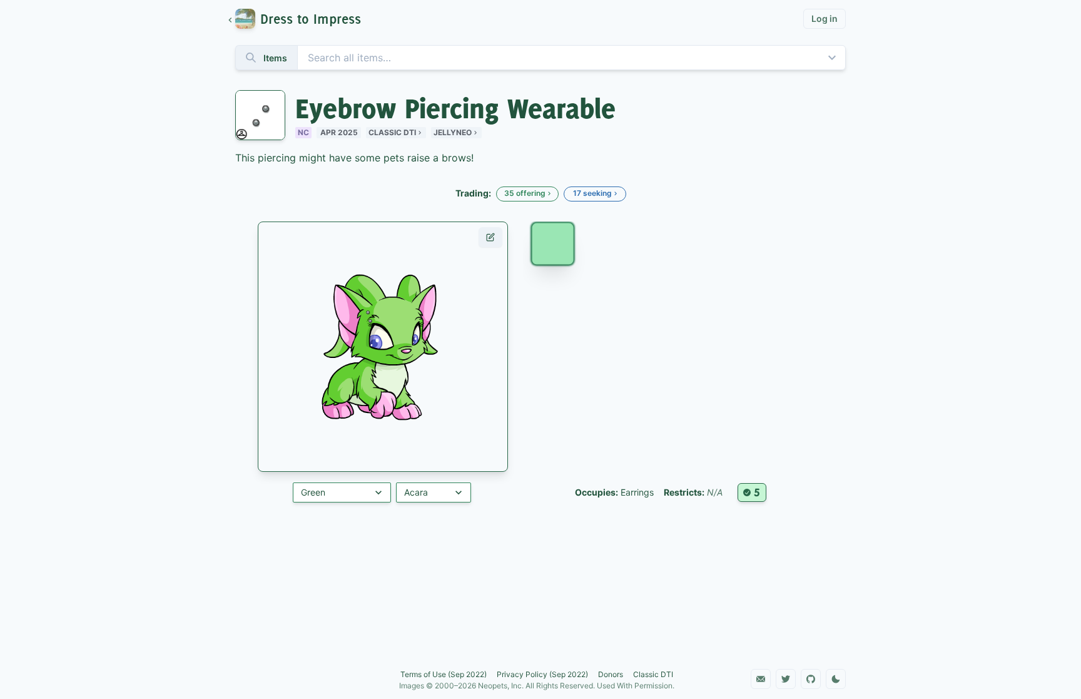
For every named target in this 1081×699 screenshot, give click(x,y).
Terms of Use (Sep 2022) (443, 674)
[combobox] (540, 57)
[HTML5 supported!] (752, 492)
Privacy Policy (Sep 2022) (542, 674)
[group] (300, 19)
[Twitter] (786, 679)
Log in (824, 18)
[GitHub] (811, 679)
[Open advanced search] (832, 57)
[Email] (761, 679)
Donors (610, 674)
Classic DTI (392, 132)
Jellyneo (453, 132)
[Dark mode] (836, 679)
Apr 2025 (339, 132)
